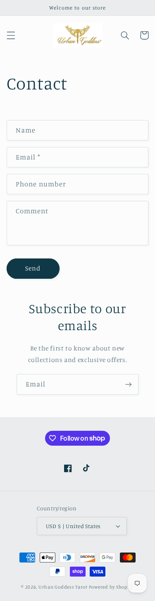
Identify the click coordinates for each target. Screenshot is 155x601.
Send (33, 268)
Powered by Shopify (111, 587)
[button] (10, 35)
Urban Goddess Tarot (63, 587)
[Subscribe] (128, 384)
